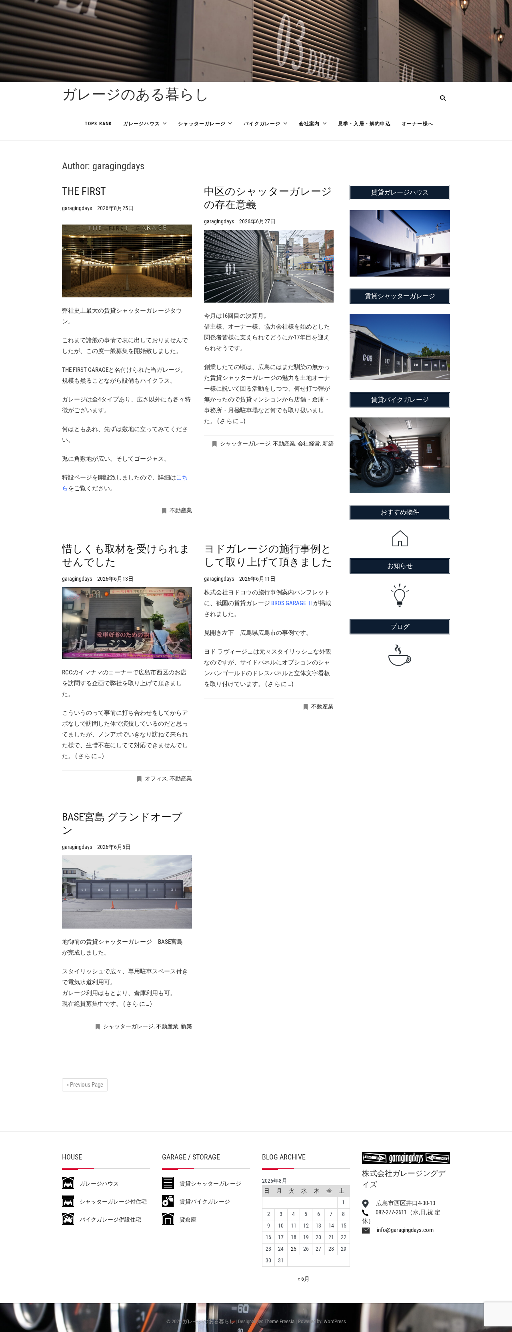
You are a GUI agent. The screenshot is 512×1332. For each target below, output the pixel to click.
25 (293, 1249)
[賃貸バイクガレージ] (400, 422)
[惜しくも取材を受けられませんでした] (127, 623)
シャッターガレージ (202, 123)
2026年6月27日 (257, 221)
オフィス (156, 778)
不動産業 (181, 510)
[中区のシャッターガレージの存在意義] (269, 266)
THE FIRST (84, 191)
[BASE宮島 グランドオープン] (127, 892)
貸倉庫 (185, 1219)
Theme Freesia (279, 1321)
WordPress (335, 1321)
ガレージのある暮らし (135, 94)
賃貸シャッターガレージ (207, 1183)
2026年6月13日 (115, 579)
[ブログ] (400, 655)
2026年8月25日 (115, 208)
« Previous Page (84, 1084)
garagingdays (77, 208)
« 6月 (304, 1279)
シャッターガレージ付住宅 (110, 1201)
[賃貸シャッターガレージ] (400, 319)
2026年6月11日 (257, 579)
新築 (328, 443)
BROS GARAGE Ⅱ (292, 603)
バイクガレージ (262, 123)
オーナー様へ (417, 123)
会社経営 (309, 443)
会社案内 (309, 123)
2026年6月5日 (114, 847)
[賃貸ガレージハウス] (400, 215)
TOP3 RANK (98, 123)
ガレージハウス (141, 123)
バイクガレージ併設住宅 (107, 1219)
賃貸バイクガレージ (202, 1201)
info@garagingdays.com (402, 1230)
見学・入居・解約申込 (364, 123)
